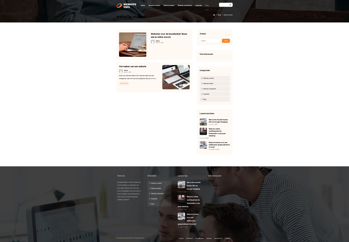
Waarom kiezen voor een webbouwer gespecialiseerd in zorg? (219, 145)
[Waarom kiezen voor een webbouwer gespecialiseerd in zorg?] (203, 145)
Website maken (208, 83)
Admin (158, 40)
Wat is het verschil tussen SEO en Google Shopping (193, 185)
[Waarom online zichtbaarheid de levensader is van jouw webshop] (203, 131)
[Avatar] (153, 41)
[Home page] (214, 15)
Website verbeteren (209, 89)
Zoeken (226, 41)
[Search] (230, 5)
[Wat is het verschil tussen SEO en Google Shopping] (203, 122)
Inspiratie (206, 94)
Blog (204, 99)
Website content (208, 78)
